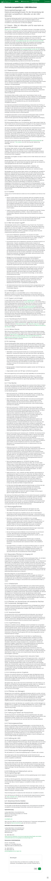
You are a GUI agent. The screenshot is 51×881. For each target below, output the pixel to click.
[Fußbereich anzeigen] (47, 878)
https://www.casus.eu (21, 323)
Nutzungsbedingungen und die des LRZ (30, 49)
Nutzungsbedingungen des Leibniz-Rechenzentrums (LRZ (29, 40)
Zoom (16, 796)
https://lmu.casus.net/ (34, 323)
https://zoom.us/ (14, 334)
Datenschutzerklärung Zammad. (25, 307)
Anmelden (47, 1)
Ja (39, 868)
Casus (8, 796)
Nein (36, 868)
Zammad (12, 796)
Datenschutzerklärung (16, 823)
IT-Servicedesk (18, 142)
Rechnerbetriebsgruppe (36, 140)
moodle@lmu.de (8, 819)
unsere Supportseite (29, 301)
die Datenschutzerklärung (30, 306)
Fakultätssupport (31, 300)
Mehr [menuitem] (16, 1)
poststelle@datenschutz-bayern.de (13, 851)
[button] (25, 1)
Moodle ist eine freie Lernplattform (13, 29)
